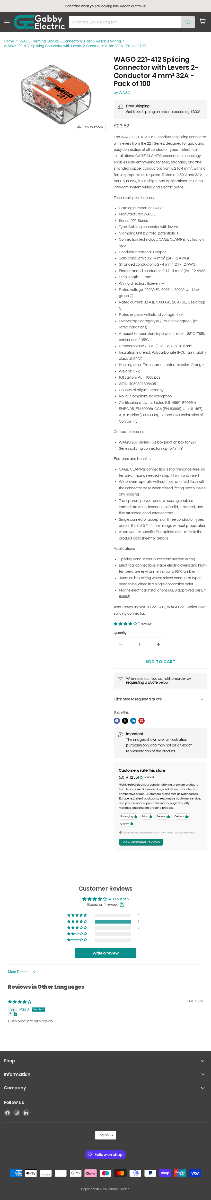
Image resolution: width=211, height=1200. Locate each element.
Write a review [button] (106, 953)
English (103, 1135)
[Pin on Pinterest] (141, 721)
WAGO (124, 93)
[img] (19, 1002)
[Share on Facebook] (117, 721)
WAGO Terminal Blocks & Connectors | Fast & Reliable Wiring (70, 41)
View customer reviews (141, 842)
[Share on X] (125, 721)
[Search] (188, 22)
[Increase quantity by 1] (158, 644)
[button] (126, 624)
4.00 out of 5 (119, 899)
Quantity (120, 633)
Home (9, 41)
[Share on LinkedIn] (133, 721)
